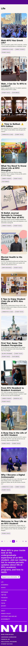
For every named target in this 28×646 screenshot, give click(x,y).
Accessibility (5, 619)
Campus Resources (6, 267)
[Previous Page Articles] (2, 541)
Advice (3, 587)
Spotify (3, 606)
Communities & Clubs (7, 49)
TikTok (3, 603)
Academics (4, 585)
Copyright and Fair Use (9, 616)
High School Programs (9, 641)
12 (23, 541)
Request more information (9, 577)
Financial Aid (5, 639)
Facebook (4, 597)
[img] (14, 25)
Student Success (7, 644)
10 (16, 541)
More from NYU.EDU (7, 634)
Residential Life (18, 398)
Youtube (4, 600)
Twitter (3, 595)
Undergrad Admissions (8, 637)
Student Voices (6, 52)
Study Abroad (15, 92)
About (3, 611)
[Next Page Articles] (26, 541)
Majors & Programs (7, 353)
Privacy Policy (6, 613)
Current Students (20, 49)
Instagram (4, 592)
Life (2, 582)
